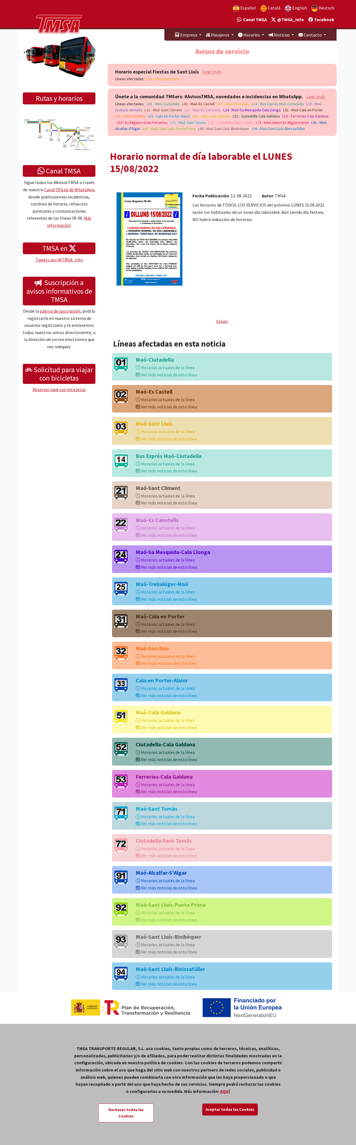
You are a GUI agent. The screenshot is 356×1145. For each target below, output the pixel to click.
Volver (222, 321)
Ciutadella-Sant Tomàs (164, 840)
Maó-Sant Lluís (154, 423)
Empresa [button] (188, 35)
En (299, 8)
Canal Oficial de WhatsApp (69, 189)
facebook (323, 19)
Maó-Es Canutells (157, 519)
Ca (273, 8)
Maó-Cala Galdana (158, 712)
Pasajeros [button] (220, 35)
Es (247, 8)
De (326, 8)
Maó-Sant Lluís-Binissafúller (170, 968)
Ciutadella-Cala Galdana (165, 744)
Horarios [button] (252, 35)
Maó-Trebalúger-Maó (162, 583)
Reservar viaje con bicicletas (59, 389)
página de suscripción (60, 311)
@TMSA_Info (290, 19)
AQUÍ (225, 1091)
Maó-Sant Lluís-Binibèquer (168, 936)
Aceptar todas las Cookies (230, 1109)
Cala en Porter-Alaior (162, 680)
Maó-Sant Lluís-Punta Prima (171, 904)
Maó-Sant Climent (158, 487)
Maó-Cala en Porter (160, 616)
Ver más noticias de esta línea (168, 374)
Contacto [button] (313, 35)
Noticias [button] (282, 35)
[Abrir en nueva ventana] (149, 238)
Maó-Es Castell (154, 391)
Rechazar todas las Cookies (126, 1113)
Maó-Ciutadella (155, 359)
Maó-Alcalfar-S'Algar (161, 872)
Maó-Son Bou (152, 648)
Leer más (211, 71)
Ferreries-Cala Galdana (164, 776)
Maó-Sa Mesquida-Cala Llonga (173, 551)
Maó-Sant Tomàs (156, 808)
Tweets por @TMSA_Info (59, 260)
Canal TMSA (254, 19)
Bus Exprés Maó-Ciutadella (169, 455)
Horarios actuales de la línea (167, 367)
